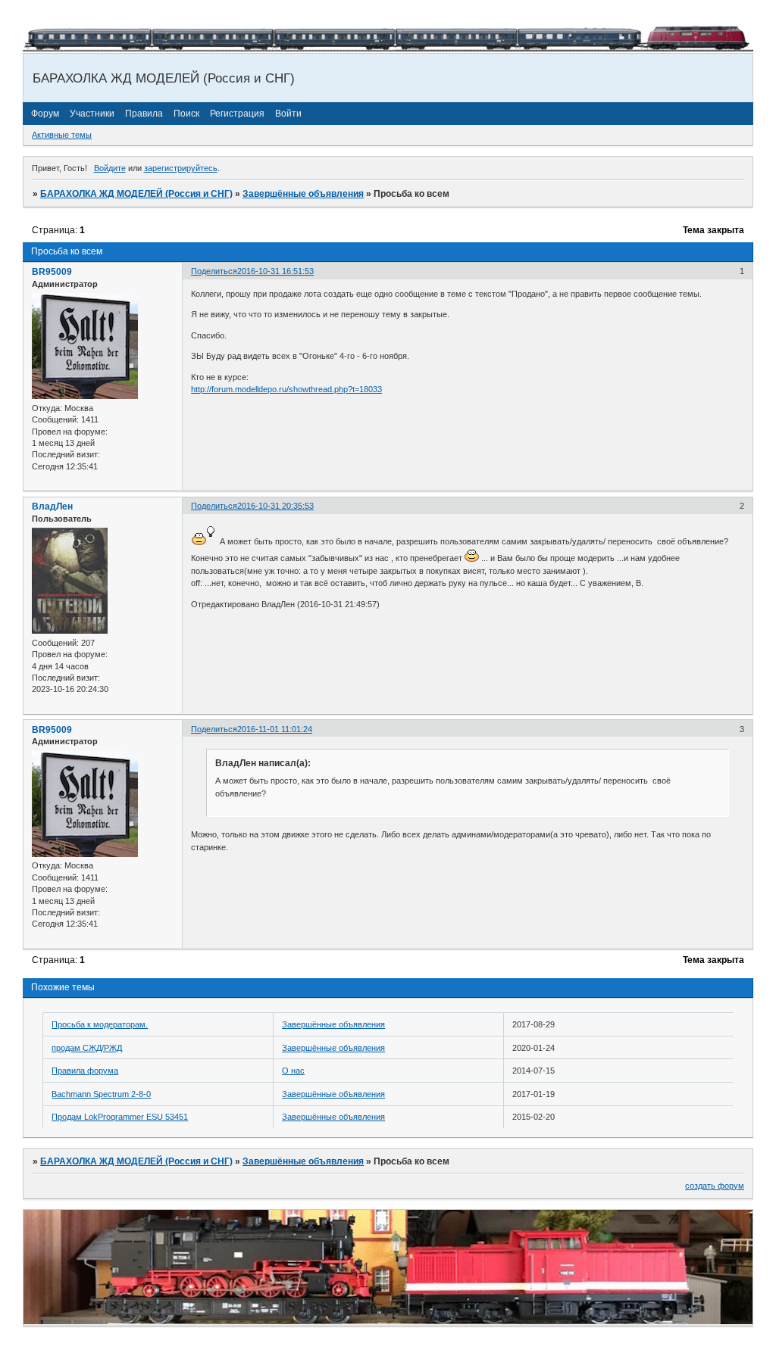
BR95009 (52, 272)
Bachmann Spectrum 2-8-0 (101, 1094)
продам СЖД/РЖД (87, 1047)
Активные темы (62, 134)
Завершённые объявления (303, 194)
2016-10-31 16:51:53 (275, 271)
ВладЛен (52, 506)
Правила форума (85, 1070)
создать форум (714, 1185)
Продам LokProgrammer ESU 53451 (120, 1116)
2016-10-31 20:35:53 (275, 505)
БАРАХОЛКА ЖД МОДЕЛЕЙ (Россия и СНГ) (136, 194)
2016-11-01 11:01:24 (274, 729)
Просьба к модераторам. (100, 1024)
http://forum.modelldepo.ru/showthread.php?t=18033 (286, 389)
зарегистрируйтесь (180, 168)
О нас (293, 1070)
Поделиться (214, 271)
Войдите (110, 168)
